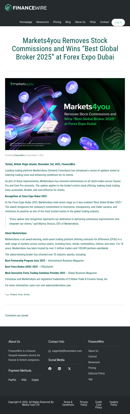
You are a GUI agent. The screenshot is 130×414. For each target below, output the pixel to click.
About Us (80, 22)
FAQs (93, 22)
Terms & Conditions (68, 403)
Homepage (26, 22)
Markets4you (40, 170)
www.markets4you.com (58, 285)
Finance (13, 294)
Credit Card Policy (98, 404)
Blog (68, 22)
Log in (118, 22)
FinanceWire (19, 155)
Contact (104, 22)
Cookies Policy (114, 403)
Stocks (27, 294)
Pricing (57, 22)
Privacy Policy (84, 403)
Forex (20, 294)
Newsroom (42, 22)
